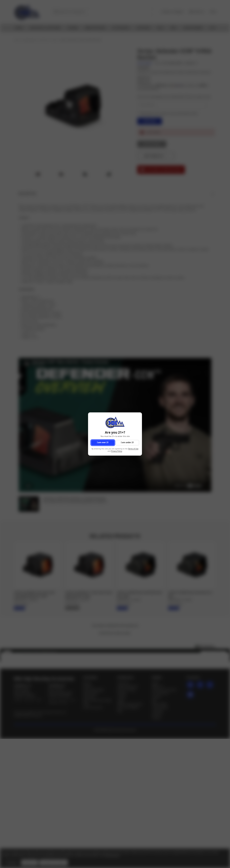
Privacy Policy (116, 451)
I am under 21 (127, 442)
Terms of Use (133, 449)
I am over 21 (102, 442)
